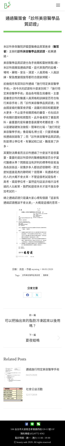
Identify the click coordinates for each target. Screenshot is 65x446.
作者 (33, 269)
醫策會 (46, 275)
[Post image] (13, 375)
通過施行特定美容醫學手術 (42, 369)
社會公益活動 (34, 389)
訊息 (21, 269)
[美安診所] (26, 425)
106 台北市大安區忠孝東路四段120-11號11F (32, 429)
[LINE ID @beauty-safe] (32, 425)
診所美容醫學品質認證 (31, 275)
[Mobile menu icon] (58, 5)
